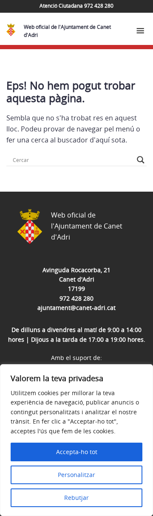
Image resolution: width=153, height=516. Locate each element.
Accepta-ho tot (76, 452)
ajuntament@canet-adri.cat (76, 308)
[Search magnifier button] (141, 160)
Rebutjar (76, 498)
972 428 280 (77, 298)
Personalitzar (76, 475)
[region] (76, 440)
